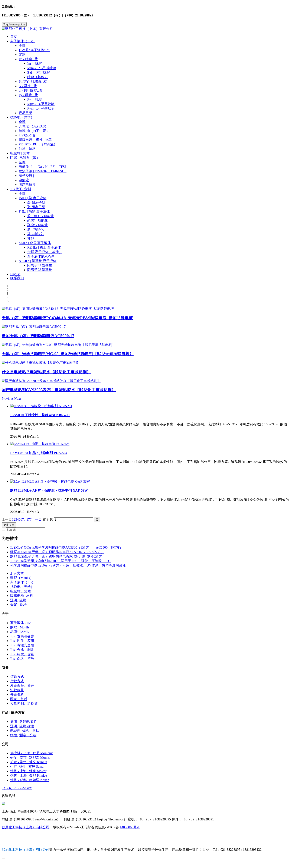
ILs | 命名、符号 (22, 658)
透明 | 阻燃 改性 (22, 726)
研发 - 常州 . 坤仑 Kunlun (28, 762)
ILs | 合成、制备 (22, 650)
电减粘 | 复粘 (20, 153)
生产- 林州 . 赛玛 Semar (27, 766)
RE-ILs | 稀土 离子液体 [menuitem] (44, 247)
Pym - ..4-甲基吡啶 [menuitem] (40, 108)
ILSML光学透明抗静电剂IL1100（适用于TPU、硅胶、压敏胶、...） (60, 561)
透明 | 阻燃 (18, 600)
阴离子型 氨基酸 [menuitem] (39, 270)
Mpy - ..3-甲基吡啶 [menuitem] (41, 104)
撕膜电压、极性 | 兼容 (35, 140)
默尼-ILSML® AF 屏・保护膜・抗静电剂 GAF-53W (49, 490)
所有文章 (17, 573)
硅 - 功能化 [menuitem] (35, 234)
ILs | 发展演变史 (22, 636)
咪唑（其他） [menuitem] (37, 77)
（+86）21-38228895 (17, 788)
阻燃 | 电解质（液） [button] (25, 158)
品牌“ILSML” (20, 632)
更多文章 (8, 524)
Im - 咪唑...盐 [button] (28, 59)
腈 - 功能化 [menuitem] (35, 229)
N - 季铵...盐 (28, 86)
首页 (13, 36)
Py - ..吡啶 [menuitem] (34, 99)
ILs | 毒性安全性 (22, 645)
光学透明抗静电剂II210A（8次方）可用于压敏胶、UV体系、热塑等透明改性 (68, 565)
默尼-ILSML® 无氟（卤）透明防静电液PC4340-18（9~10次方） (57, 556)
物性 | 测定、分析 (23, 735)
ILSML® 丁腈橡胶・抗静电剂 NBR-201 (40, 415)
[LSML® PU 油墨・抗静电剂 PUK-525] (39, 444)
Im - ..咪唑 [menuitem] (34, 63)
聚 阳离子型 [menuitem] (36, 202)
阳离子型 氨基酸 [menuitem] (39, 265)
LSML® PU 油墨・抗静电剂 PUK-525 (38, 453)
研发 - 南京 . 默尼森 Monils (30, 757)
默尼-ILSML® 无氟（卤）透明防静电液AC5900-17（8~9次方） (57, 552)
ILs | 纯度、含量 (22, 654)
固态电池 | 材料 (21, 595)
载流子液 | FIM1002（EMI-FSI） (42, 171)
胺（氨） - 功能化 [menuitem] (40, 216)
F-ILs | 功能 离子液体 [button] (34, 211)
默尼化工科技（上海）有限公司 (25, 827)
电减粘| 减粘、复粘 (24, 730)
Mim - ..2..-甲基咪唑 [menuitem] (41, 68)
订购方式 (17, 676)
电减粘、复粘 (20, 591)
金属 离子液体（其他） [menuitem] (44, 252)
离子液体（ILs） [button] (22, 41)
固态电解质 (27, 184)
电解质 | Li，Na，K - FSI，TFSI (42, 166)
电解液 (24, 180)
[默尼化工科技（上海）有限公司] (145, 29)
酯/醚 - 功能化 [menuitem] (37, 220)
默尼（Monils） (21, 578)
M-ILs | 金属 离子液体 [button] (35, 243)
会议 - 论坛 (18, 604)
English (15, 274)
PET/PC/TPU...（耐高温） (38, 144)
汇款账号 (17, 690)
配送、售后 (18, 699)
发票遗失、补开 (22, 685)
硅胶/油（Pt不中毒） (34, 131)
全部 (22, 45)
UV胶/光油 (27, 135)
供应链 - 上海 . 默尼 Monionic (31, 753)
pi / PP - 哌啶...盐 (31, 90)
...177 (28, 519)
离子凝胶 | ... (28, 175)
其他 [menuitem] (30, 238)
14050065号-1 (130, 827)
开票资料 (17, 694)
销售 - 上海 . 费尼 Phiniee (28, 775)
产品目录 (25, 113)
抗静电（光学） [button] (22, 117)
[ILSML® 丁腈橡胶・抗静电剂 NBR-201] (41, 406)
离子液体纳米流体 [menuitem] (41, 256)
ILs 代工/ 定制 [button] (20, 189)
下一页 (37, 519)
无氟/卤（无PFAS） (33, 126)
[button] (8, 398)
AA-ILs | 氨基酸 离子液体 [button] (37, 261)
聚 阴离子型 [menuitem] (36, 207)
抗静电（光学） (22, 587)
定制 (22, 54)
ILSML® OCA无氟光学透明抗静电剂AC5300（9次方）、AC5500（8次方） (66, 547)
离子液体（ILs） (22, 582)
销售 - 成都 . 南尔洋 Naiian (29, 780)
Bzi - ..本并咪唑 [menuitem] (38, 72)
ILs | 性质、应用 (22, 641)
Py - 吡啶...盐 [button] (28, 95)
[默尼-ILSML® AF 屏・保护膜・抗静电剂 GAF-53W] (50, 481)
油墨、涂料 (27, 149)
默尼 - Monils (19, 627)
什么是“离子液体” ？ (34, 50)
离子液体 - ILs (20, 623)
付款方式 (17, 681)
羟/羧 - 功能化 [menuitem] (37, 225)
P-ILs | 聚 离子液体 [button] (32, 198)
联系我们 (17, 278)
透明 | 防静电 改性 (23, 721)
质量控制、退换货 (23, 703)
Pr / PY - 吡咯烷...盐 (33, 81)
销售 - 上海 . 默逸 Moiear (28, 771)
